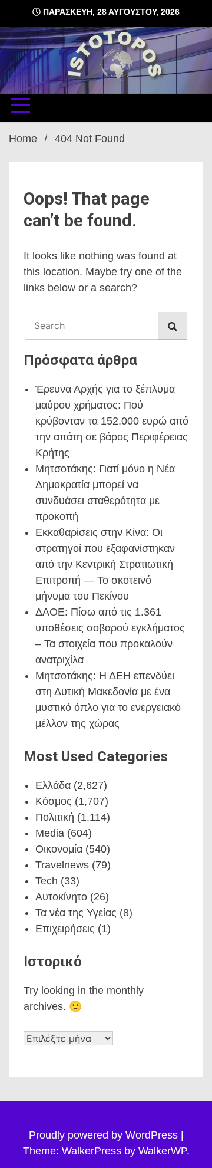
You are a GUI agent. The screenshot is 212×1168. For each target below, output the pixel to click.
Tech (46, 881)
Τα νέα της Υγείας (76, 913)
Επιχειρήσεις (65, 929)
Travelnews (62, 865)
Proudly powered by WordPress (105, 1135)
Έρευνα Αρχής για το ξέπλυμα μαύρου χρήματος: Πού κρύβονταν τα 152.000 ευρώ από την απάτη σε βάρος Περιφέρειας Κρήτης (111, 421)
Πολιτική (54, 817)
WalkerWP (162, 1151)
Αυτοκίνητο (61, 897)
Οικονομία (58, 849)
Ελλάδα (53, 785)
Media (49, 833)
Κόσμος (53, 801)
